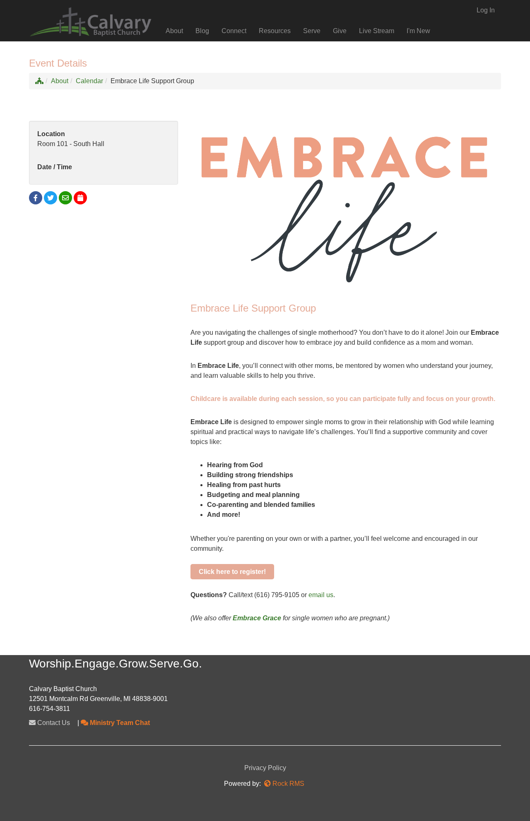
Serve (311, 30)
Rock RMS (288, 783)
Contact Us (53, 722)
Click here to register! (232, 571)
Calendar (89, 80)
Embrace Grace (257, 618)
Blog (202, 30)
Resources (275, 30)
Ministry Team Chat (119, 722)
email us (320, 594)
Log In (486, 10)
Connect (234, 30)
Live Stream (376, 30)
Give (340, 30)
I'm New (418, 30)
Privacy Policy (265, 767)
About (174, 30)
